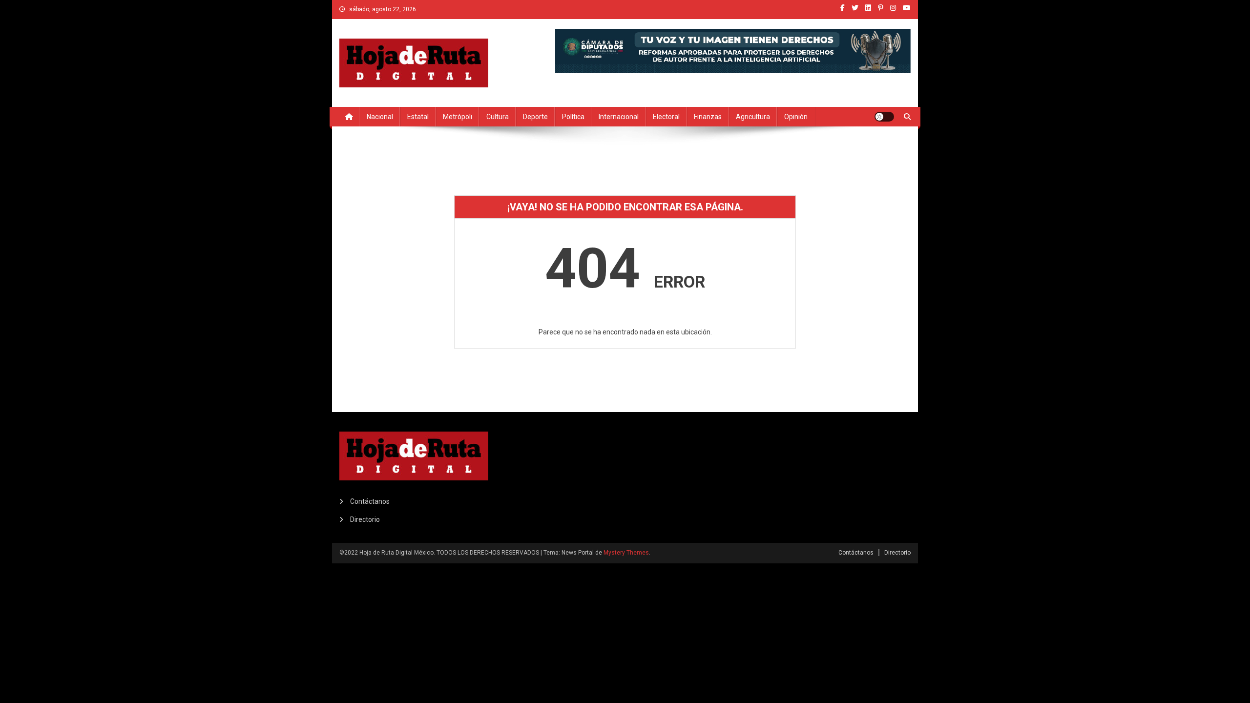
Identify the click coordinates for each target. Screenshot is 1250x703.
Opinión (796, 117)
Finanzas (708, 117)
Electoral (666, 117)
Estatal (418, 117)
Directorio (365, 519)
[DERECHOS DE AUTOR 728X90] (733, 50)
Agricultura (753, 117)
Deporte (535, 117)
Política (573, 117)
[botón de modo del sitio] (884, 117)
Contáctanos (370, 501)
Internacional (619, 117)
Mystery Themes (626, 552)
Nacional (380, 117)
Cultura (497, 117)
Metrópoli (457, 117)
